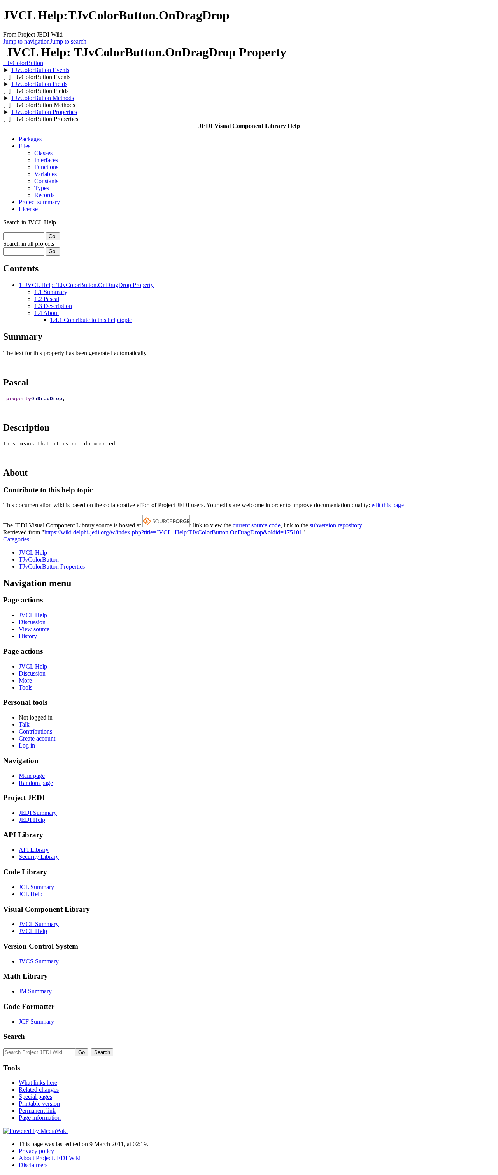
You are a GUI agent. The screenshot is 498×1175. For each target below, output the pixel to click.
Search (14, 1036)
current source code (257, 525)
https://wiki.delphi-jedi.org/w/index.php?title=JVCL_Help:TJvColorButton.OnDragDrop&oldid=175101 (173, 532)
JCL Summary (36, 887)
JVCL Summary (39, 924)
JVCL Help (33, 552)
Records (44, 195)
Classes (43, 153)
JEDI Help (32, 819)
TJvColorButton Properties (44, 112)
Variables (45, 174)
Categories (16, 539)
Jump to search (68, 41)
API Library (34, 849)
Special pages (35, 1096)
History (28, 636)
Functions (46, 167)
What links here (38, 1082)
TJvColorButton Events (40, 70)
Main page (32, 775)
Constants (46, 181)
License (28, 209)
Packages (30, 139)
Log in (27, 745)
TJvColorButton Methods (42, 98)
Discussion (32, 622)
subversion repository (336, 525)
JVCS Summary (39, 961)
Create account (37, 738)
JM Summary (35, 991)
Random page (36, 782)
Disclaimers (33, 1165)
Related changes (39, 1089)
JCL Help (30, 894)
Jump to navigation (26, 41)
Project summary (39, 202)
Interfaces (46, 160)
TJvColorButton (23, 63)
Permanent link (37, 1110)
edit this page (388, 505)
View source (34, 629)
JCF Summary (36, 1021)
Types (41, 188)
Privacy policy (36, 1151)
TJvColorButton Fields (39, 84)
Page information (40, 1117)
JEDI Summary (38, 812)
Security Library (39, 856)
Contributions (35, 731)
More (25, 680)
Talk (24, 724)
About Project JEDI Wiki (50, 1158)
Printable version (39, 1103)
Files (24, 146)
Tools (25, 687)
